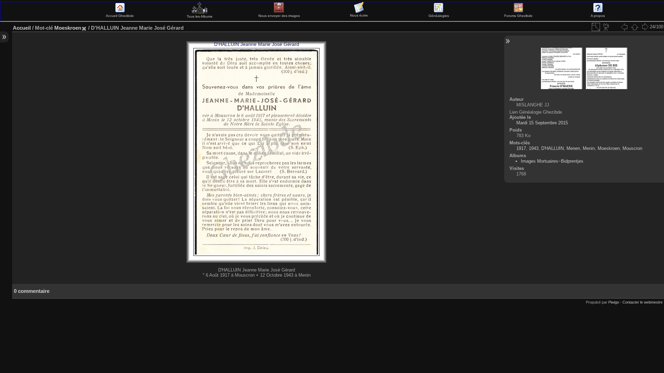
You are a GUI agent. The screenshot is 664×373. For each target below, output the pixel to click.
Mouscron (632, 148)
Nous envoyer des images (279, 16)
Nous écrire (359, 15)
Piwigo (613, 302)
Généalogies (438, 16)
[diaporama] (606, 26)
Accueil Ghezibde (120, 16)
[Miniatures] (634, 26)
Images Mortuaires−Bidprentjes (552, 161)
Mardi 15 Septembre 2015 (542, 122)
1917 (521, 148)
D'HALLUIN (552, 148)
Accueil (22, 28)
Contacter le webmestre (642, 302)
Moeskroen (67, 28)
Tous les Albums (199, 16)
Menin (589, 148)
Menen (573, 148)
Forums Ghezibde (518, 16)
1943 (533, 148)
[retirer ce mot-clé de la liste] (84, 28)
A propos (598, 16)
